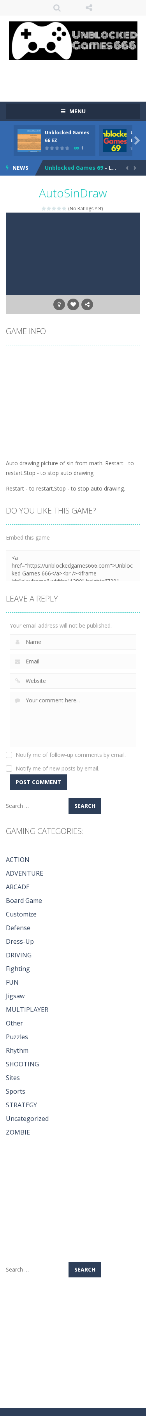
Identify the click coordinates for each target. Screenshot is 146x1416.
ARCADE (18, 887)
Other (14, 1023)
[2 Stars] (49, 208)
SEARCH (57, 8)
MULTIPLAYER (27, 1009)
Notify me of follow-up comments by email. (71, 754)
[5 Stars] (64, 208)
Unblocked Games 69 (74, 167)
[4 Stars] (59, 208)
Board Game (24, 900)
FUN (12, 982)
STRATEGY (21, 1105)
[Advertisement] (76, 75)
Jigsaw (15, 996)
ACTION (18, 859)
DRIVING (19, 955)
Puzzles (17, 1037)
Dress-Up (20, 941)
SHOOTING (22, 1064)
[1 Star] (44, 208)
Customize (21, 914)
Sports (15, 1091)
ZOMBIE (18, 1132)
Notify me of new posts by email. (57, 768)
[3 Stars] (54, 208)
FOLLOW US (89, 8)
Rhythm (17, 1050)
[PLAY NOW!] (29, 140)
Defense (18, 927)
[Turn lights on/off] (59, 304)
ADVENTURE (24, 873)
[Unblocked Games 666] (73, 40)
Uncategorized (27, 1118)
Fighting (18, 968)
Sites (13, 1077)
